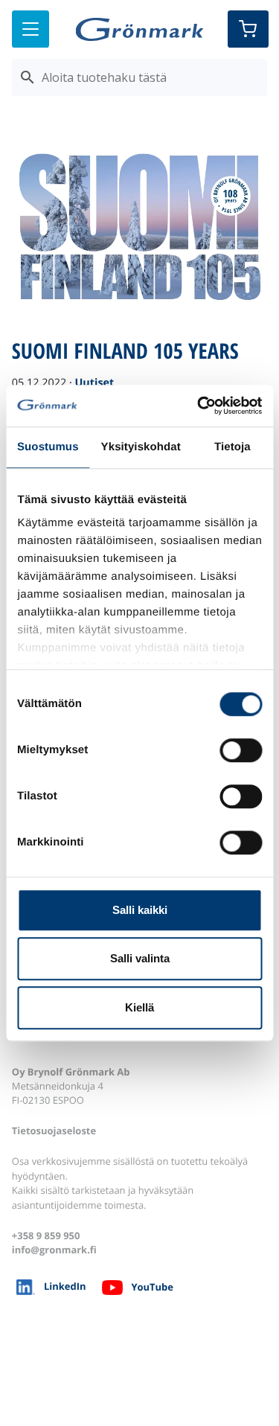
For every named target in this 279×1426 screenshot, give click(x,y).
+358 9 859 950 (46, 1235)
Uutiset (94, 383)
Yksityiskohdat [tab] (141, 447)
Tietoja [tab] (232, 447)
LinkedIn (65, 1286)
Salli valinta (140, 958)
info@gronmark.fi (54, 1249)
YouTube (152, 1287)
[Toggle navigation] (30, 29)
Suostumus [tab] (48, 447)
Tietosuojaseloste (54, 1130)
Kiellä (139, 1007)
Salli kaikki (139, 910)
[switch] (240, 750)
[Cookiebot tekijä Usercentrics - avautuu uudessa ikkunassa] (198, 405)
